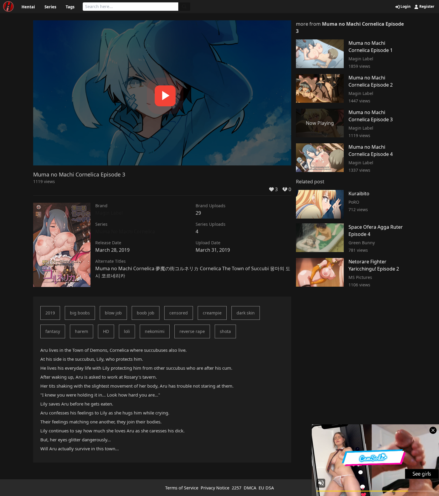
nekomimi (155, 331)
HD (106, 331)
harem (81, 331)
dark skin (246, 313)
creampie (212, 313)
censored (178, 313)
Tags (70, 7)
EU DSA (266, 488)
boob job (145, 313)
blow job (113, 313)
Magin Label (109, 213)
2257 (236, 488)
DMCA (250, 488)
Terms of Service (181, 488)
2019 (50, 313)
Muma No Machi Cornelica (125, 231)
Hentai (28, 7)
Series (50, 7)
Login (405, 6)
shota (225, 331)
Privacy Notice (215, 488)
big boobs (80, 313)
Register (426, 6)
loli (127, 331)
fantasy (52, 331)
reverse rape (192, 331)
